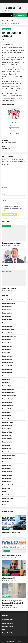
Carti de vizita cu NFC (7, 623)
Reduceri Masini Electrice (8, 633)
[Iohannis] (14, 255)
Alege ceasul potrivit (8, 578)
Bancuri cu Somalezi (7, 452)
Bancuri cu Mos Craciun (8, 409)
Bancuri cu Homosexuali (8, 389)
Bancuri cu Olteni (6, 419)
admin (4, 40)
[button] (2, 15)
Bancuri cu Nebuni (6, 412)
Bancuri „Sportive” (7, 300)
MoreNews (10, 641)
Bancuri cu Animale (7, 313)
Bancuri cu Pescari (7, 425)
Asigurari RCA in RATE (7, 620)
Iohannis (5, 265)
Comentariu (6, 164)
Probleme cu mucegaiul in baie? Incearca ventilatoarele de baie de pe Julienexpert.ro (13, 603)
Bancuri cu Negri (6, 415)
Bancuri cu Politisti (7, 432)
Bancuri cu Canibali (7, 359)
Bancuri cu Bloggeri (7, 346)
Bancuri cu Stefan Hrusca (8, 455)
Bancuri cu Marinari (7, 402)
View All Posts (14, 133)
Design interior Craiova (8, 626)
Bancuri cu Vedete (6, 478)
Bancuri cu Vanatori (7, 475)
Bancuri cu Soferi (6, 448)
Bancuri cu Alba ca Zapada (8, 303)
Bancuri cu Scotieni (7, 442)
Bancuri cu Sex (6, 445)
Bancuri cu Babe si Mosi (8, 329)
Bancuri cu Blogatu (7, 343)
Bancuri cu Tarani (6, 462)
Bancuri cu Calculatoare (8, 356)
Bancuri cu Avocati (7, 326)
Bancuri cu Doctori (7, 372)
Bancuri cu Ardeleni (7, 320)
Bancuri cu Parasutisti (7, 422)
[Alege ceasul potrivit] (14, 568)
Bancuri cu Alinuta (7, 310)
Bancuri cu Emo (6, 379)
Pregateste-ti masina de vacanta (12, 555)
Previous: (9, 141)
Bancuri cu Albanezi (7, 306)
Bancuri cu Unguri (6, 468)
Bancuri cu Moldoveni (7, 406)
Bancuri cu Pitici (6, 429)
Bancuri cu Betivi (6, 339)
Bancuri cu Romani (7, 439)
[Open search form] (11, 15)
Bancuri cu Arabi (6, 316)
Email (4, 194)
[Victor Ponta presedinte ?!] (14, 278)
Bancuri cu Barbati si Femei (9, 336)
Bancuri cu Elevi (6, 376)
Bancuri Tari (14, 7)
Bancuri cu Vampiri (7, 472)
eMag (3, 630)
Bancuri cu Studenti (7, 458)
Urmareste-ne (22, 15)
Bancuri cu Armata (7, 323)
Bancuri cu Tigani (6, 465)
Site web (4, 200)
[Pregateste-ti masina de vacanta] (14, 545)
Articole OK (6, 528)
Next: (6, 147)
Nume (4, 188)
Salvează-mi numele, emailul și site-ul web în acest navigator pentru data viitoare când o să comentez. (14, 209)
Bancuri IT (4, 491)
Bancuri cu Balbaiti (7, 333)
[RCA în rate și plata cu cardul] (14, 522)
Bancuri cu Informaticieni (8, 392)
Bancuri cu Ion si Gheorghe (9, 396)
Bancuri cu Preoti (6, 435)
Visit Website (14, 129)
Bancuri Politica (6, 29)
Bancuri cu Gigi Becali (7, 386)
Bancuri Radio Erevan (7, 498)
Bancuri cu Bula (6, 353)
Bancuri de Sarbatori (7, 485)
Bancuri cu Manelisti (7, 399)
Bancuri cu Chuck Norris (8, 366)
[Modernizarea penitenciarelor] (14, 233)
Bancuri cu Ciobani (7, 369)
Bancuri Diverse (6, 488)
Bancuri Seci (5, 501)
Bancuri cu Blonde (6, 349)
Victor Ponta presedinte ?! (10, 288)
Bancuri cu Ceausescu (7, 362)
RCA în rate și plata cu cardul (11, 532)
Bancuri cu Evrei (6, 382)
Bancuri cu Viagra (6, 482)
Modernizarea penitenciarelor (11, 243)
